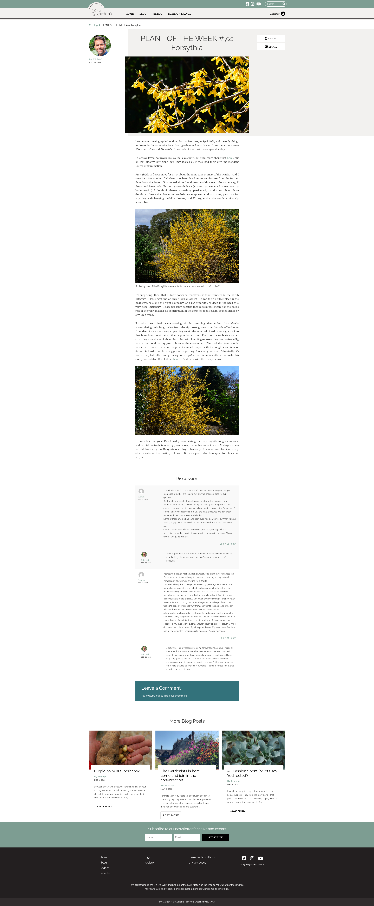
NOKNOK (210, 902)
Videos (157, 13)
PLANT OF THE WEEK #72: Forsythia (121, 25)
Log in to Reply (228, 543)
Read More (104, 806)
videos (105, 868)
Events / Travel (179, 13)
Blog (143, 13)
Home (130, 13)
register (150, 862)
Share (272, 38)
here (229, 157)
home (104, 857)
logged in (161, 695)
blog (104, 862)
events (105, 873)
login (148, 857)
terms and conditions (202, 857)
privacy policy (197, 862)
